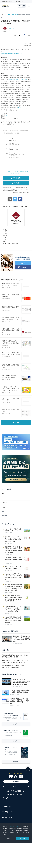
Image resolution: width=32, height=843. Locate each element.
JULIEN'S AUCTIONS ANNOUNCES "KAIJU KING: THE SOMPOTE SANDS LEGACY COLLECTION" (21, 682)
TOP (5, 14)
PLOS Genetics (22, 108)
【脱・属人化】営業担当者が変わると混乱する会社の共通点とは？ (20, 691)
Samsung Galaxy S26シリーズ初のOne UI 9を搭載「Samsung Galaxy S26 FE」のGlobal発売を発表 (13, 609)
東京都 (16, 149)
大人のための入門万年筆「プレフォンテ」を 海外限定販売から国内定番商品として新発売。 (13, 576)
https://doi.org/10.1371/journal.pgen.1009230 (17, 126)
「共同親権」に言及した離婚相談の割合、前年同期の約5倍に (13, 559)
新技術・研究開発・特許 (14, 140)
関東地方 (11, 149)
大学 (9, 14)
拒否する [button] (9, 838)
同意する (22, 838)
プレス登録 (17, 178)
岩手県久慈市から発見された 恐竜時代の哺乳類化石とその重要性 (11, 330)
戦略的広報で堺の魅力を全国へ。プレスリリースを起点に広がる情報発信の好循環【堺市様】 (21, 638)
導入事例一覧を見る (17, 643)
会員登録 (16, 781)
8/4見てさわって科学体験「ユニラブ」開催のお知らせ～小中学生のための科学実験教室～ (10, 388)
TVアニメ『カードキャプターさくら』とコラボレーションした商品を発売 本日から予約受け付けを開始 (13, 539)
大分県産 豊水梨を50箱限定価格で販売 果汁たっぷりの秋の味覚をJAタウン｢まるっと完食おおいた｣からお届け (13, 587)
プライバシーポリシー (15, 826)
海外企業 (4, 516)
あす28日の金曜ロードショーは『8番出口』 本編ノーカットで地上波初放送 (15, 666)
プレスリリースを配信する (15, 791)
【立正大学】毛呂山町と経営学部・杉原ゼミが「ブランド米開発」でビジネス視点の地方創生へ (13, 619)
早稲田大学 (15, 14)
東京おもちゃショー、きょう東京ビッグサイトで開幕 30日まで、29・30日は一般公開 (15, 661)
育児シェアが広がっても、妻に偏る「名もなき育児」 (13, 567)
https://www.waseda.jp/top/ (11, 243)
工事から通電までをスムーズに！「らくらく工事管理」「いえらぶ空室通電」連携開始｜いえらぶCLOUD (20, 700)
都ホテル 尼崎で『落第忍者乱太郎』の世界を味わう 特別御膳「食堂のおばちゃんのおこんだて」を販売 (13, 598)
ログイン (17, 183)
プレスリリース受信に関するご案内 (21, 192)
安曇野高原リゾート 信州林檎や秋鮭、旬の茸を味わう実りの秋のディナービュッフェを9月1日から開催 (13, 549)
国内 (20, 6)
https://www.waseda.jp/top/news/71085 (11, 53)
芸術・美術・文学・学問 (14, 144)
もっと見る (16, 422)
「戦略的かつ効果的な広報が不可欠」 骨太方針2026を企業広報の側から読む (15, 656)
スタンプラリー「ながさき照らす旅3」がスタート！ (13, 529)
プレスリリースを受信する (15, 794)
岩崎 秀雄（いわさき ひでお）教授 (17, 79)
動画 (3, 511)
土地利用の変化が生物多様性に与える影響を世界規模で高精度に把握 (10, 366)
